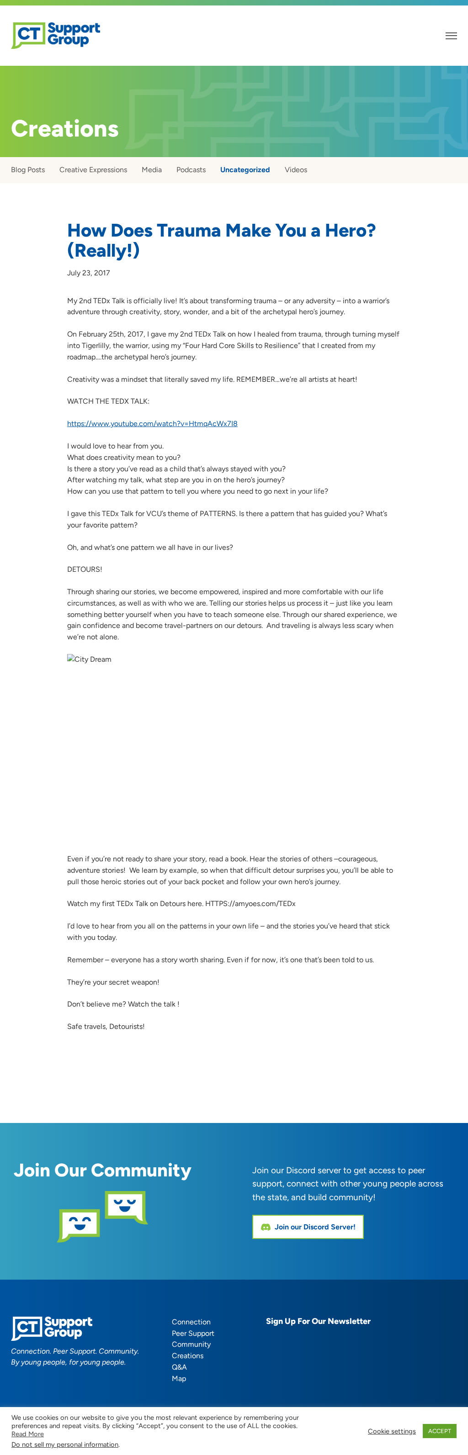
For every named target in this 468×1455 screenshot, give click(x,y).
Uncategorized (245, 169)
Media (152, 169)
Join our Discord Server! (315, 1227)
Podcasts (191, 169)
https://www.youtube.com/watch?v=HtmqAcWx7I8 (152, 423)
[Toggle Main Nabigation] (451, 35)
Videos (296, 169)
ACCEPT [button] (439, 1431)
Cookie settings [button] (392, 1431)
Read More (27, 1434)
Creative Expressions (93, 169)
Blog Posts (28, 169)
